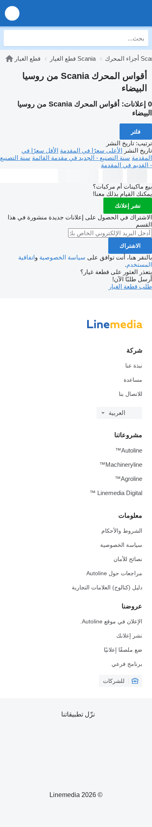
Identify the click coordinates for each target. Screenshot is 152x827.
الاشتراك (130, 245)
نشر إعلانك (128, 205)
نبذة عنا (133, 365)
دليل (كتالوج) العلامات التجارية (107, 587)
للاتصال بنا (130, 394)
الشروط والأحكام (121, 530)
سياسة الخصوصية (62, 257)
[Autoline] (99, 13)
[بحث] (12, 38)
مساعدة (133, 379)
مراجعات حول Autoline (114, 573)
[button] (12, 13)
